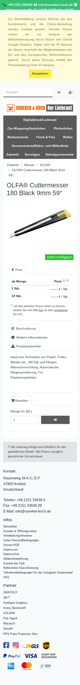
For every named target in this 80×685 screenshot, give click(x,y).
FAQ (6, 577)
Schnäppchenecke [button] (60, 154)
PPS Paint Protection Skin (20, 634)
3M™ (6, 597)
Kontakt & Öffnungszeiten (20, 531)
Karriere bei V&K (14, 563)
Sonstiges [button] (32, 154)
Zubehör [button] (12, 154)
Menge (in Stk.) (21, 411)
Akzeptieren (40, 73)
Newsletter (10, 526)
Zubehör (13, 165)
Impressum (10, 549)
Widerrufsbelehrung (15, 558)
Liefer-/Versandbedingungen (21, 540)
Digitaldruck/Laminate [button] (40, 120)
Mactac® (9, 623)
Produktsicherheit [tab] (28, 346)
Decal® (8, 628)
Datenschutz (11, 554)
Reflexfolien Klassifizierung (20, 567)
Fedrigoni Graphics (15, 602)
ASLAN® (9, 613)
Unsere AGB (11, 545)
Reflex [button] (68, 137)
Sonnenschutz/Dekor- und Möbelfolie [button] (40, 146)
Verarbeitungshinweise (17, 535)
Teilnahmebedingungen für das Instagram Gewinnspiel (38, 572)
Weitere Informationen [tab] (31, 337)
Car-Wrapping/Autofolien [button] (26, 128)
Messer (29, 165)
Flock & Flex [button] (45, 137)
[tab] (16, 269)
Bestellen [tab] (21, 400)
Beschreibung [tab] (25, 328)
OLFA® (45, 165)
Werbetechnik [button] (17, 137)
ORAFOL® (10, 592)
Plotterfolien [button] (63, 128)
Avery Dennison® (14, 608)
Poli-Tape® (10, 618)
